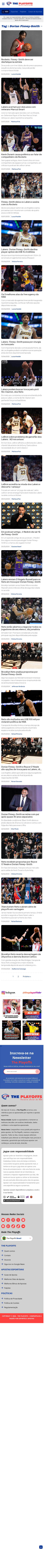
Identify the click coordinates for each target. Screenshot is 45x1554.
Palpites (23, 11)
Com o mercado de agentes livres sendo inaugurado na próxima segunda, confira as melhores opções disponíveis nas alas (21, 302)
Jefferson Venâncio (18, 686)
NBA (6, 11)
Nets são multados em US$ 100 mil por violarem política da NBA (20, 720)
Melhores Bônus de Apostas (15, 1283)
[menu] (3, 4)
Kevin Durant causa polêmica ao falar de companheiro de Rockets (21, 155)
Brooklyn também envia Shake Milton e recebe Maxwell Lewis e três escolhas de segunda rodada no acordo (20, 587)
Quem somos (9, 1251)
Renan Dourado (16, 781)
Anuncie (7, 1260)
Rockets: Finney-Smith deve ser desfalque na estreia (17, 60)
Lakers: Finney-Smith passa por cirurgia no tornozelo (21, 343)
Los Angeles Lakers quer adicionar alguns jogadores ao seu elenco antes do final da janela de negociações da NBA (21, 775)
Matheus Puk (15, 121)
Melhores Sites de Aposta (14, 1279)
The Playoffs (8, 1245)
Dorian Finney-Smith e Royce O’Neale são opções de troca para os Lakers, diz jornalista (21, 769)
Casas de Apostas (35, 11)
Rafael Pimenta (17, 734)
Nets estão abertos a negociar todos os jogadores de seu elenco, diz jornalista (21, 628)
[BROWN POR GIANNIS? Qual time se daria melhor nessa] (32, 1009)
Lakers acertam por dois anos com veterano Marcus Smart (18, 108)
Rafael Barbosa (16, 921)
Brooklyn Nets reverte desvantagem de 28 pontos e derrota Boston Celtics (21, 955)
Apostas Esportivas (12, 1269)
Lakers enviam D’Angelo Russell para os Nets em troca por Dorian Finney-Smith (20, 580)
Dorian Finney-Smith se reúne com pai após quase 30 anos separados (20, 815)
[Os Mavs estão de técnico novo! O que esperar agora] (32, 1030)
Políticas (6, 1293)
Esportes (14, 11)
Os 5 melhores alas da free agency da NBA (20, 295)
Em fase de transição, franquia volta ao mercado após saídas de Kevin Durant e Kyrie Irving (20, 869)
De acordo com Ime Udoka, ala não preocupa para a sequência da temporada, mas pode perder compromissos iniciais (21, 67)
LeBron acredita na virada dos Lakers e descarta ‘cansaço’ (20, 485)
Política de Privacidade (13, 1298)
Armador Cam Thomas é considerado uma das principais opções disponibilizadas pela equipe (19, 634)
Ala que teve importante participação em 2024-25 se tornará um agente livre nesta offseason (21, 256)
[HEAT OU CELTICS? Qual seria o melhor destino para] (11, 1030)
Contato (7, 1255)
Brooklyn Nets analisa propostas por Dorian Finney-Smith (19, 673)
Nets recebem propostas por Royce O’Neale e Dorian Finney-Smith (19, 862)
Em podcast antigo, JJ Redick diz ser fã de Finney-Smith (20, 533)
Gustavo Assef (16, 546)
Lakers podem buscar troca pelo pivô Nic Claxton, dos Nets (20, 390)
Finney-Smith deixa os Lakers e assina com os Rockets (20, 203)
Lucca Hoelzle (16, 74)
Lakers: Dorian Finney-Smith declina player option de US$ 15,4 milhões (19, 250)
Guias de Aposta (10, 1275)
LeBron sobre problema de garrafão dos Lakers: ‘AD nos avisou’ (21, 437)
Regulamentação (11, 1307)
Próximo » (27, 976)
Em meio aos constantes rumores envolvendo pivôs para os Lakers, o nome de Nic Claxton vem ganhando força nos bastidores (21, 397)
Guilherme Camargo (19, 969)
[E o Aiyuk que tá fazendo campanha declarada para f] (11, 1009)
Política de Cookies (11, 1303)
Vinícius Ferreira (17, 261)
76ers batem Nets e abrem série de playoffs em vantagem (18, 907)
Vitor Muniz (14, 829)
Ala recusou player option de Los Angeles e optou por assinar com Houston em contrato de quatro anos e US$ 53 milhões (20, 210)
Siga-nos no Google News (14, 1264)
